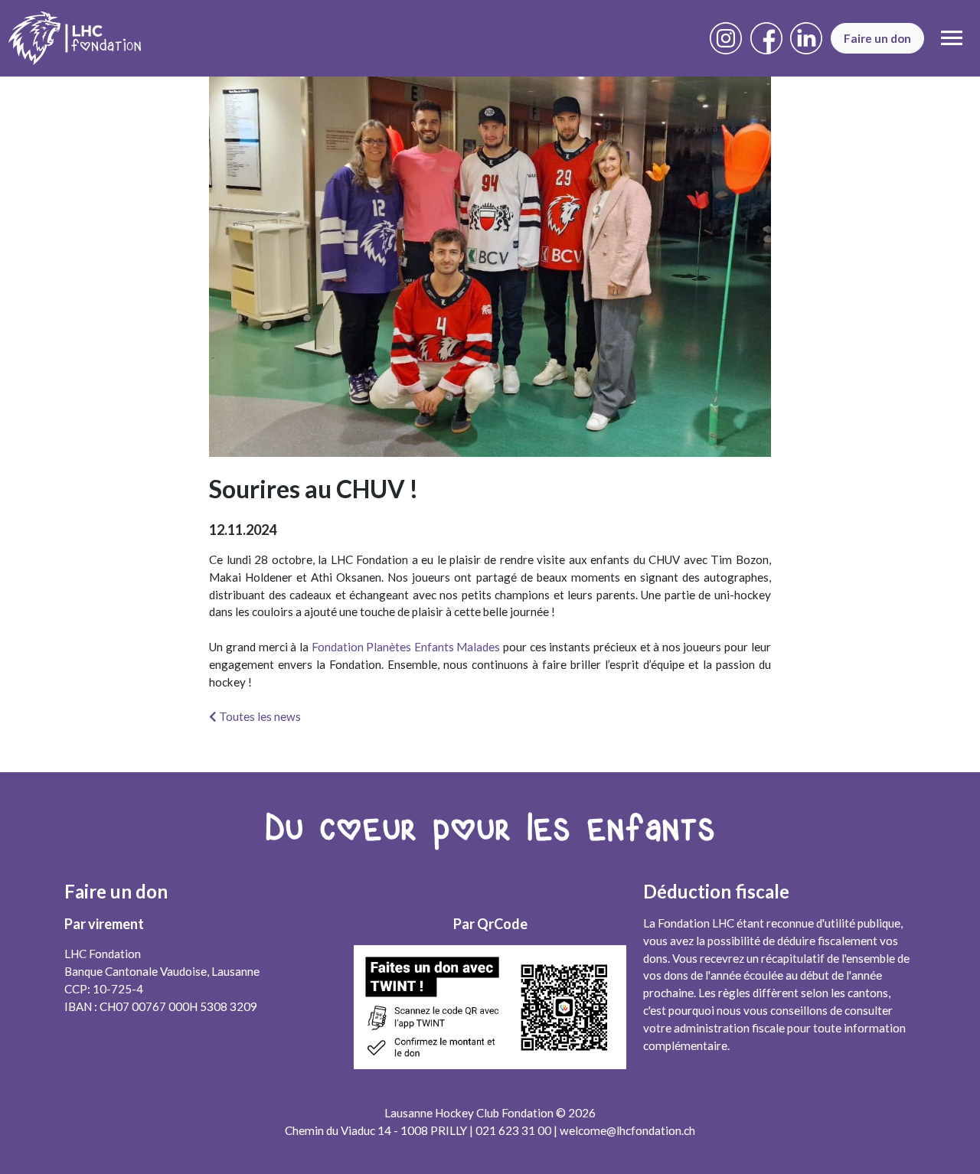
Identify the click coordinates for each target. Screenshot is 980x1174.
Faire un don (877, 38)
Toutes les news (259, 716)
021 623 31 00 (513, 1130)
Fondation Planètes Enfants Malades (406, 647)
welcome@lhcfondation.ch (627, 1130)
